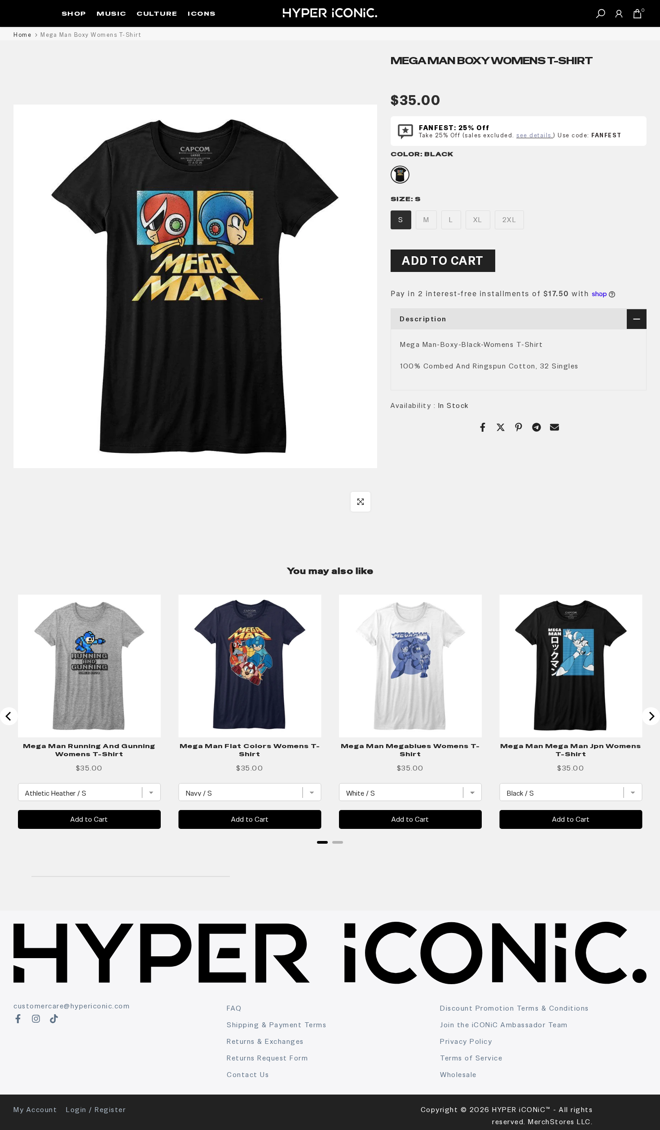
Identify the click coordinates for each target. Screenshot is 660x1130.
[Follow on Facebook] (17, 1018)
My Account (35, 1109)
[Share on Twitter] (500, 427)
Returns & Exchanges (265, 1041)
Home (22, 35)
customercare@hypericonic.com (71, 1006)
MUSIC (112, 13)
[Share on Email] (554, 427)
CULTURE (157, 13)
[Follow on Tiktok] (53, 1018)
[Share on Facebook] (482, 427)
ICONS (202, 13)
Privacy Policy (466, 1041)
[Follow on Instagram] (35, 1018)
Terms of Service (471, 1058)
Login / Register (96, 1109)
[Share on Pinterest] (518, 427)
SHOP (74, 13)
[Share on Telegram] (536, 427)
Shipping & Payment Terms (276, 1024)
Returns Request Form (267, 1058)
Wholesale (458, 1074)
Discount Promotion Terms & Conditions (514, 1008)
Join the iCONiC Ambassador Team (504, 1024)
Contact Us (248, 1074)
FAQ (234, 1008)
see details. (534, 135)
